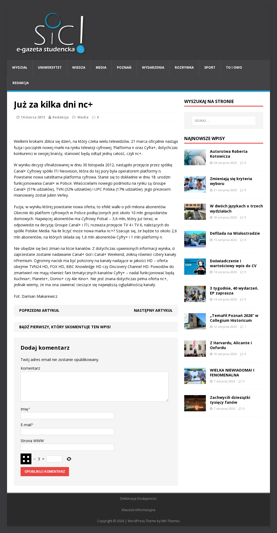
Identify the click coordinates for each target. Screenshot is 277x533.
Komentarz (30, 368)
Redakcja (20, 83)
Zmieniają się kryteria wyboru (231, 181)
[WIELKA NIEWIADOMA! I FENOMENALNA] (195, 380)
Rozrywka (184, 67)
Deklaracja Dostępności (138, 498)
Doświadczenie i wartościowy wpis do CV (233, 263)
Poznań (124, 67)
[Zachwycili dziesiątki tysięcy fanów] (195, 408)
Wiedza (78, 67)
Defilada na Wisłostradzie (235, 233)
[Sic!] (138, 33)
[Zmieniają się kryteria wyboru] (195, 189)
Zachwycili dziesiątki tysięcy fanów (230, 400)
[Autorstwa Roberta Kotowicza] (195, 162)
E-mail (26, 424)
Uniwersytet (50, 67)
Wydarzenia (153, 67)
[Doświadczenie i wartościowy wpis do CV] (195, 271)
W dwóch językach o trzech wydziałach (236, 208)
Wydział (19, 67)
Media (101, 67)
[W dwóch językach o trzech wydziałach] (195, 216)
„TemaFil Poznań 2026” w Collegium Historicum (234, 318)
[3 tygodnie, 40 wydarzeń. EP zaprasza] (195, 298)
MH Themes (170, 521)
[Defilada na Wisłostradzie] (195, 244)
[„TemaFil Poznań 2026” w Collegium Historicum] (195, 326)
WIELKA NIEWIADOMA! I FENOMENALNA (232, 373)
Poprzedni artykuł (39, 310)
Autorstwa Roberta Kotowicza (229, 154)
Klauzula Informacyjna (138, 510)
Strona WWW (32, 440)
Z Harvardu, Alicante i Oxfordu (231, 345)
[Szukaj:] (223, 120)
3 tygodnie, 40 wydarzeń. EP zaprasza (234, 291)
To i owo (234, 67)
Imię (24, 409)
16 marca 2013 (33, 117)
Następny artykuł (153, 310)
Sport (209, 67)
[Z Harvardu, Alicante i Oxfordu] (195, 353)
